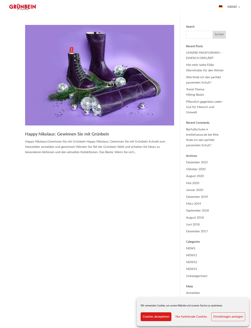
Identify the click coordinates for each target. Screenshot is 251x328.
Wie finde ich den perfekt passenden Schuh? (202, 140)
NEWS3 (191, 269)
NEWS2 (191, 262)
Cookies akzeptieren (156, 316)
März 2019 (193, 203)
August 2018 (195, 217)
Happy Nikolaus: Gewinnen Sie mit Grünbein (67, 134)
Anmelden (193, 292)
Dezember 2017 (197, 231)
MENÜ (232, 6)
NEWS (190, 248)
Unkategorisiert (196, 276)
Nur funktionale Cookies (191, 316)
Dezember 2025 (197, 162)
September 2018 (197, 210)
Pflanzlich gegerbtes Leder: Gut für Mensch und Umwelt (204, 107)
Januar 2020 (194, 190)
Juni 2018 (193, 224)
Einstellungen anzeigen (228, 316)
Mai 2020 (192, 183)
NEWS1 (191, 255)
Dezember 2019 (197, 196)
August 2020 (195, 176)
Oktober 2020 (196, 169)
